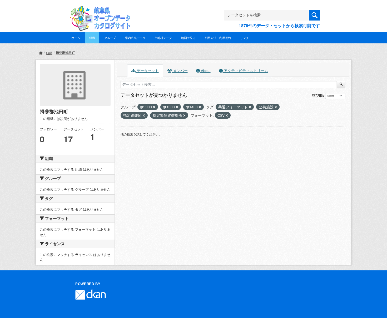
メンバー (180, 70)
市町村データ (163, 38)
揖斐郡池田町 (65, 52)
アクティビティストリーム (245, 70)
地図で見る (188, 38)
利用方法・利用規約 (218, 38)
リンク (244, 38)
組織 (92, 38)
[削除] (154, 107)
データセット (147, 70)
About (205, 70)
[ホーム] (41, 53)
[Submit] (341, 84)
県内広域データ (135, 38)
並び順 (317, 95)
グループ (110, 38)
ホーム (75, 38)
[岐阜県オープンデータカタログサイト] (98, 9)
